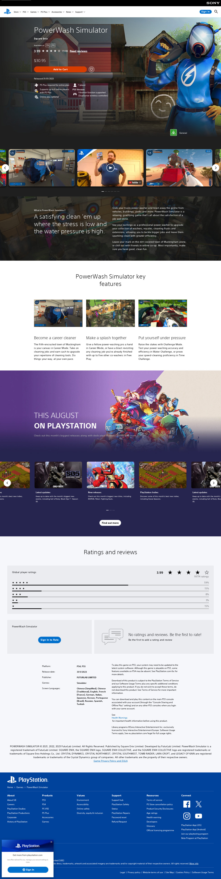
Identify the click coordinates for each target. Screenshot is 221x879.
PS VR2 (45, 808)
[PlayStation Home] (7, 11)
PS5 (24, 12)
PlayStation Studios (16, 808)
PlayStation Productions (18, 813)
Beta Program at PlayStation (194, 838)
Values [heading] (81, 795)
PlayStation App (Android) (193, 829)
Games (33, 12)
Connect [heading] (186, 795)
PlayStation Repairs (121, 813)
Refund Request (119, 821)
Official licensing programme (160, 830)
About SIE (11, 800)
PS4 (44, 804)
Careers (11, 804)
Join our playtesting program (194, 833)
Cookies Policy (183, 872)
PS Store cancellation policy (160, 804)
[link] (111, 482)
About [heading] (11, 795)
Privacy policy (134, 872)
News (68, 12)
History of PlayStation (17, 821)
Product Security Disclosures (160, 808)
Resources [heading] (153, 795)
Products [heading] (47, 795)
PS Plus (44, 12)
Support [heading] (116, 795)
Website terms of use (153, 872)
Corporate (12, 817)
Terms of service (154, 800)
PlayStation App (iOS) (191, 825)
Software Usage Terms (203, 872)
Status (115, 808)
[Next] (215, 167)
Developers (152, 821)
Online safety (83, 808)
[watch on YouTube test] (135, 182)
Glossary (151, 826)
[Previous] (5, 167)
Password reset (119, 817)
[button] (110, 167)
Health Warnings (119, 717)
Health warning (154, 817)
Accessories (57, 12)
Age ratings (152, 813)
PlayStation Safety (120, 804)
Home (10, 787)
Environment (83, 800)
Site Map (169, 872)
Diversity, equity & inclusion (90, 813)
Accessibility (83, 804)
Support (79, 12)
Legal (122, 872)
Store (16, 12)
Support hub (117, 800)
